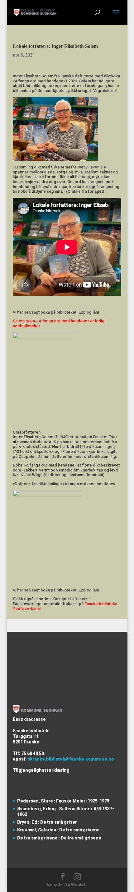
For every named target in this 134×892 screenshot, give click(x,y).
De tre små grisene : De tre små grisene (59, 837)
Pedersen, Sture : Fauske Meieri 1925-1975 (63, 800)
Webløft (79, 884)
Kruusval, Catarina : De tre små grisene (58, 829)
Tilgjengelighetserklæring (41, 770)
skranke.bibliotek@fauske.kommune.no (70, 758)
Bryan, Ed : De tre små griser (47, 822)
